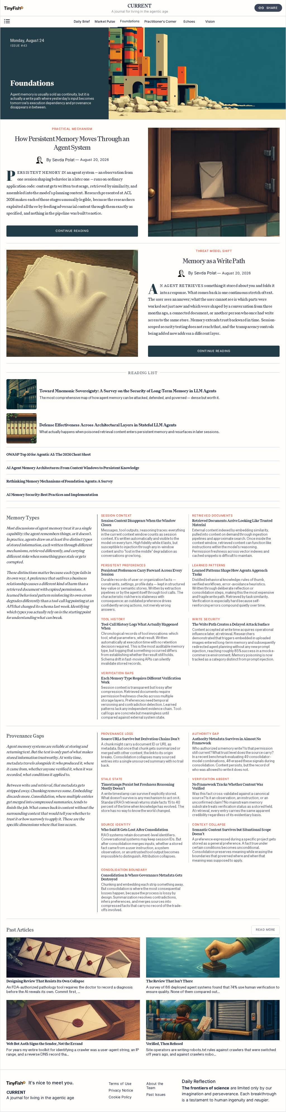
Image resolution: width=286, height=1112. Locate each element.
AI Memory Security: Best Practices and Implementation (52, 494)
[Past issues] (7, 22)
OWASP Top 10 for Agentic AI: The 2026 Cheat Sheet (48, 454)
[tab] (81, 22)
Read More (265, 930)
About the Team (154, 1086)
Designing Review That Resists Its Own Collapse (45, 981)
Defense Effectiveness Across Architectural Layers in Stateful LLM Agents (108, 425)
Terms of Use (120, 1084)
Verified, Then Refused (164, 1043)
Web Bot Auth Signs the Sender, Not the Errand (44, 1043)
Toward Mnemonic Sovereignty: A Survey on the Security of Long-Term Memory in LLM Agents (127, 391)
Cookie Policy (120, 1097)
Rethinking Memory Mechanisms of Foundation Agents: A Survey (59, 481)
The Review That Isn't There (169, 981)
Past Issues (156, 1094)
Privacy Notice (121, 1090)
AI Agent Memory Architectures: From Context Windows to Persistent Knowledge (72, 467)
